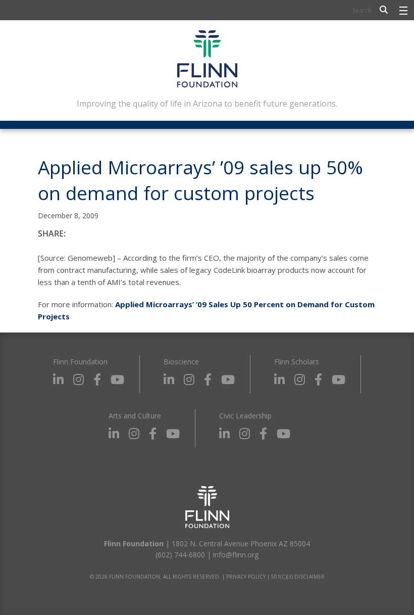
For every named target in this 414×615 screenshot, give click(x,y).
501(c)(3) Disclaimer (298, 576)
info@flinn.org (235, 554)
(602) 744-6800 (180, 554)
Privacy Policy (246, 576)
